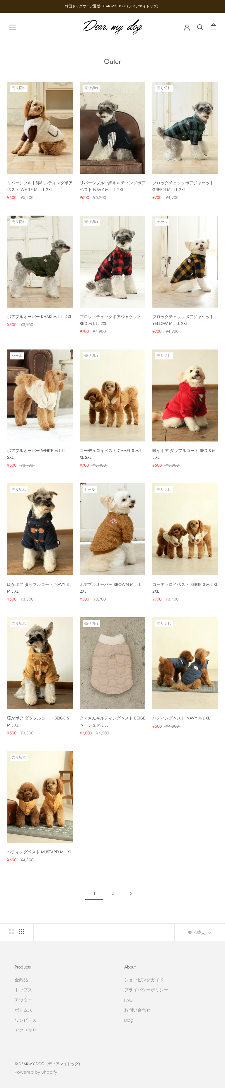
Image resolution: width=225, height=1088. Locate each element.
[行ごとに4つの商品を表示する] (21, 931)
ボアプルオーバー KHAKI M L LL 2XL (39, 317)
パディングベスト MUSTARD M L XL (39, 852)
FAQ (128, 1000)
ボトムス (23, 1010)
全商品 (21, 980)
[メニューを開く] (12, 26)
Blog (129, 1020)
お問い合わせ (137, 1010)
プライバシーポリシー (146, 990)
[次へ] (131, 893)
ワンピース (26, 1020)
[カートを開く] (213, 26)
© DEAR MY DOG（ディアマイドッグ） (48, 1064)
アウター (23, 1000)
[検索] (200, 27)
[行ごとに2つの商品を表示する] (11, 931)
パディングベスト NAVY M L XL (181, 718)
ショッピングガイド (144, 980)
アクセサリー (28, 1030)
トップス (23, 990)
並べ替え (197, 932)
